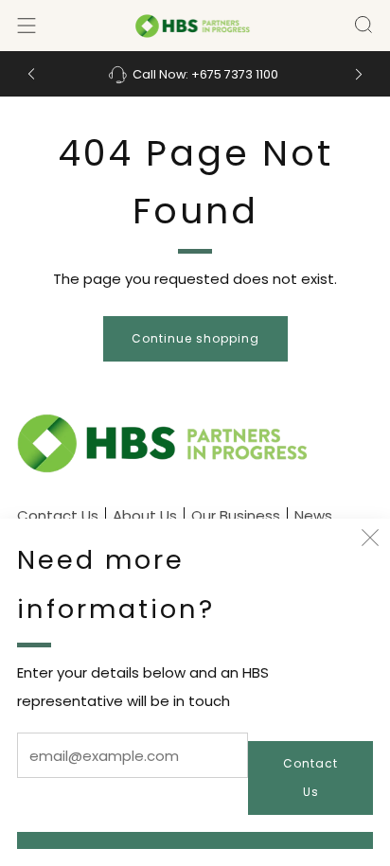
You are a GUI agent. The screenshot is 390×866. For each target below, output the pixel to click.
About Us (145, 515)
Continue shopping (195, 338)
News (313, 515)
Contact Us (310, 777)
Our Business (235, 515)
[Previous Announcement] (31, 74)
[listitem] (195, 74)
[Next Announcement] (358, 74)
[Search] (363, 24)
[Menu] (26, 25)
